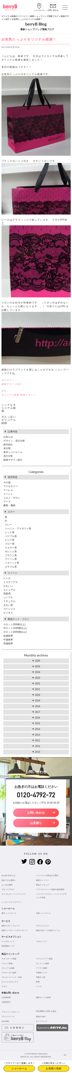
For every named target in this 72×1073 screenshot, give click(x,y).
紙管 (38, 982)
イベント (8, 494)
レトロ (7, 578)
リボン (4, 986)
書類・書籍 (9, 505)
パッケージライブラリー (11, 902)
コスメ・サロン (11, 497)
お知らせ (8, 436)
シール (39, 986)
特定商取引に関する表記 (46, 1011)
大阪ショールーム (43, 913)
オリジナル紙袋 (10, 395)
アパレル (8, 490)
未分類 (7, 448)
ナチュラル (9, 601)
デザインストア (42, 926)
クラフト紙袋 (41, 968)
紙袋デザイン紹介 (11, 384)
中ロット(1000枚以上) (15, 628)
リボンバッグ (41, 941)
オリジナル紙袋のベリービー (14, 16)
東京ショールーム (13, 452)
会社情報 (5, 1021)
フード (7, 501)
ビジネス (8, 612)
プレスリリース (7, 1017)
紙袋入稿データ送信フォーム (48, 930)
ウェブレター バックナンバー (13, 894)
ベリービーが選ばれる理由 (47, 875)
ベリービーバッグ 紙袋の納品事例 (50, 889)
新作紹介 (8, 444)
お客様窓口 (6, 1002)
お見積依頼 (6, 997)
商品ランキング (42, 885)
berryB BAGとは (8, 875)
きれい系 (8, 605)
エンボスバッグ (7, 941)
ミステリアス (10, 582)
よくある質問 (7, 885)
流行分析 (8, 456)
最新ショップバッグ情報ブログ (44, 16)
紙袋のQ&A (41, 1017)
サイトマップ (41, 1021)
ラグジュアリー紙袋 (44, 959)
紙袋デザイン (28, 395)
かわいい (8, 586)
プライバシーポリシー (10, 1012)
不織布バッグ (41, 973)
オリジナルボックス (9, 982)
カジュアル (9, 589)
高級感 (7, 593)
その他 (7, 482)
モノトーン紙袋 (42, 963)
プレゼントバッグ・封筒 (11, 977)
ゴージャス (9, 609)
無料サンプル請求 (43, 997)
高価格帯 (8, 643)
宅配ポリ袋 (40, 977)
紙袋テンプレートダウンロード (14, 930)
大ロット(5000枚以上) (15, 632)
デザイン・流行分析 (14, 440)
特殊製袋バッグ (7, 946)
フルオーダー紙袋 (8, 973)
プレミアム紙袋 (7, 968)
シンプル (8, 597)
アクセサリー (10, 486)
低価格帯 (8, 635)
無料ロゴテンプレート (10, 926)
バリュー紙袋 (7, 963)
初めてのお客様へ (8, 880)
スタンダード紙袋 (8, 959)
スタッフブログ (7, 889)
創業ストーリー (42, 880)
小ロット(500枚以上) (14, 624)
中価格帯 (8, 639)
